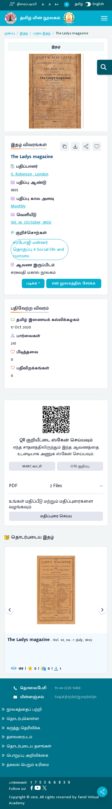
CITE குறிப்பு (79, 466)
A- (43, 4)
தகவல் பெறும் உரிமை (28, 764)
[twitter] (45, 787)
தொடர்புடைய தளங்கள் (29, 746)
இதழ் (24, 33)
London (41, 174)
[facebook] (32, 787)
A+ (57, 4)
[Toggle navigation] (104, 18)
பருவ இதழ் (42, 33)
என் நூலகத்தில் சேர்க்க (74, 283)
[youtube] (38, 787)
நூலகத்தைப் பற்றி (24, 709)
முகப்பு (9, 33)
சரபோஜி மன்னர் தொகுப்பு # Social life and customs (38, 249)
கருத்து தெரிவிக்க (23, 728)
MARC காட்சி (32, 466)
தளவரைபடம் (19, 737)
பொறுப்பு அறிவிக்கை (27, 755)
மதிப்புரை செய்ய (56, 516)
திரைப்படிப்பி (26, 4)
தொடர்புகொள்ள (23, 718)
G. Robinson (21, 174)
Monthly (18, 206)
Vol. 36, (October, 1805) (31, 222)
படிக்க (31, 283)
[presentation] (9, 610)
